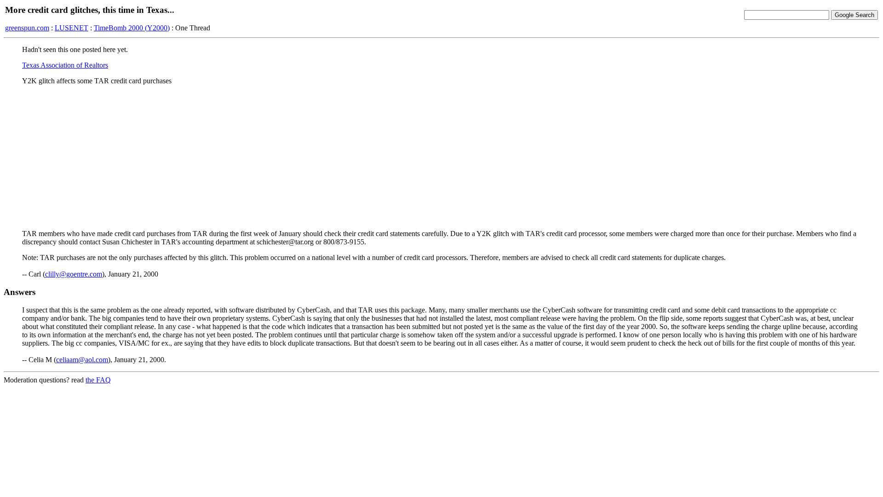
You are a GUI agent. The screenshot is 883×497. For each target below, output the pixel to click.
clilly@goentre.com (73, 274)
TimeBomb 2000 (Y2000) (132, 28)
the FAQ (98, 380)
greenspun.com (27, 28)
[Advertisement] (441, 156)
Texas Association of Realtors (65, 65)
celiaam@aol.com (82, 360)
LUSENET (71, 28)
